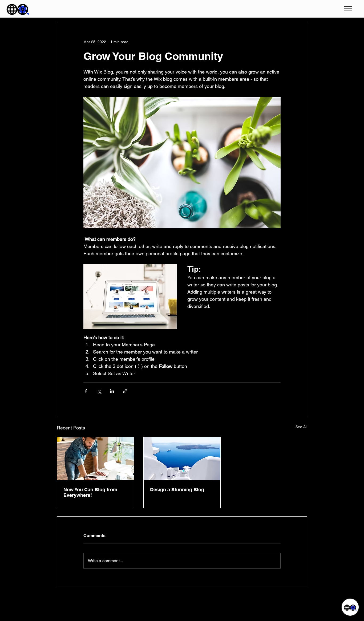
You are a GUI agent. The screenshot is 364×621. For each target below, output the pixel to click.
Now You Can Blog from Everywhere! (90, 492)
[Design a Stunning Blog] (182, 458)
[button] (348, 8)
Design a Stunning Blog (177, 489)
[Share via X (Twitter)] (99, 391)
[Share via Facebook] (85, 391)
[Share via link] (125, 391)
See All (301, 427)
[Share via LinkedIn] (112, 391)
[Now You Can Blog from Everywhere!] (95, 458)
